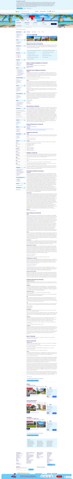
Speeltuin (18, 89)
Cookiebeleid (48, 458)
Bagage (38, 455)
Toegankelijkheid (49, 460)
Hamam (18, 130)
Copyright (48, 456)
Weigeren (25, 8)
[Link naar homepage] (17, 11)
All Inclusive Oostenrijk (40, 442)
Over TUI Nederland (49, 453)
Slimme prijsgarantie (49, 13)
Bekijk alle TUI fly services (40, 456)
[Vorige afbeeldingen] (27, 391)
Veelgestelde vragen (18, 463)
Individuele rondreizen (20, 169)
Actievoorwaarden (18, 457)
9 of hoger (19, 54)
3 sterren (19, 49)
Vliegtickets (23, 20)
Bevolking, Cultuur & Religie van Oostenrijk (49, 50)
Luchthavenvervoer (28, 460)
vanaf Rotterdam (20, 71)
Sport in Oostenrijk (45, 57)
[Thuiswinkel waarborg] (49, 473)
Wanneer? (36, 22)
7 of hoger (19, 56)
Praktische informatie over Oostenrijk (33, 57)
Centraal (18, 105)
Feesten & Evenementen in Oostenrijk (48, 52)
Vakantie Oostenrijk (29, 386)
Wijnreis (18, 175)
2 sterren (18, 50)
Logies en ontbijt (20, 62)
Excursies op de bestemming (30, 455)
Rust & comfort (19, 82)
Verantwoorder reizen (19, 455)
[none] (17, 24)
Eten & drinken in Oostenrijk (31, 52)
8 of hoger (19, 55)
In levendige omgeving (20, 102)
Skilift (16, 160)
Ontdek (54, 396)
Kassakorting (19, 42)
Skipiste (17, 157)
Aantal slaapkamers (19, 115)
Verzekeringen (28, 457)
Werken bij (49, 464)
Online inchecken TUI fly (40, 453)
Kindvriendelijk (19, 87)
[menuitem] (54, 11)
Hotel (18, 36)
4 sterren (19, 37)
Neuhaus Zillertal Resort (32, 400)
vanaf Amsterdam (20, 70)
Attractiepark (19, 90)
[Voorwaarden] (54, 473)
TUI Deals (18, 43)
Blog (16, 458)
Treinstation (17, 154)
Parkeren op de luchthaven (29, 459)
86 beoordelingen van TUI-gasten (34, 395)
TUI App (27, 453)
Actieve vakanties (19, 173)
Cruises (27, 20)
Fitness (18, 135)
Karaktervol (18, 81)
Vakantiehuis (19, 97)
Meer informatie (29, 8)
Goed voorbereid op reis (29, 456)
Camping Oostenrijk (30, 444)
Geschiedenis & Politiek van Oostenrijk (33, 55)
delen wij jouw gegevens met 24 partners (33, 3)
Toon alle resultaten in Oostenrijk (33, 380)
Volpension (19, 64)
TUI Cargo (38, 457)
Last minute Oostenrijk (50, 442)
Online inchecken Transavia (29, 454)
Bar (18, 123)
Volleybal (18, 137)
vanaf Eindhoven (20, 72)
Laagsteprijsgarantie (35, 13)
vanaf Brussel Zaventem (21, 73)
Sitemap (17, 459)
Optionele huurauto (20, 185)
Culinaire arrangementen (20, 171)
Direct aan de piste (20, 106)
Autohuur (27, 458)
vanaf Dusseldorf (20, 74)
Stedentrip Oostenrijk (40, 444)
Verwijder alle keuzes (18, 25)
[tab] (28, 32)
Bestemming (27, 22)
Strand (17, 142)
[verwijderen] (25, 24)
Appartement (19, 33)
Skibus (17, 163)
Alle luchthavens (19, 69)
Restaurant (19, 122)
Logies (18, 61)
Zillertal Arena (38, 386)
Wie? (44, 22)
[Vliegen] (47, 388)
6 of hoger (19, 57)
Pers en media (49, 454)
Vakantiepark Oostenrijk (40, 443)
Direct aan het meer (20, 104)
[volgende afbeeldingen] (45, 391)
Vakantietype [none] (19, 22)
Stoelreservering (39, 454)
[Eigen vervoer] (50, 388)
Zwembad (19, 88)
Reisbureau (17, 462)
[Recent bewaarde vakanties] (50, 11)
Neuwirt (28, 384)
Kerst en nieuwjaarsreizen (20, 172)
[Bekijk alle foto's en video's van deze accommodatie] (36, 391)
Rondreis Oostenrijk (49, 443)
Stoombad (19, 129)
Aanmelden (31, 469)
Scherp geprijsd (19, 41)
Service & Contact (38, 473)
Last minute (17, 456)
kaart (46, 386)
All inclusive (19, 65)
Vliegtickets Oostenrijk (49, 444)
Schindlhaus (29, 417)
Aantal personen (19, 112)
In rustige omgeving (20, 103)
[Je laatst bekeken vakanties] (48, 11)
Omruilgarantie (42, 13)
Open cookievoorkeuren (50, 459)
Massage (18, 131)
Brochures (17, 454)
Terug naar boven (30, 376)
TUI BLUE (18, 180)
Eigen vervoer (19, 75)
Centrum (17, 151)
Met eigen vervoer (20, 34)
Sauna (18, 128)
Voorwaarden (48, 455)
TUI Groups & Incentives (19, 453)
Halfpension (19, 35)
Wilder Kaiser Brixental (37, 419)
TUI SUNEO (19, 181)
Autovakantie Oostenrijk (30, 442)
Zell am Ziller (42, 386)
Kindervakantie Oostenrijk (30, 443)
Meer (17, 83)
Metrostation (17, 148)
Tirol (32, 386)
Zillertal (35, 386)
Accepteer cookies (19, 8)
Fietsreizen (18, 174)
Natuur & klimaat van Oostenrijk (47, 55)
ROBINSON (19, 179)
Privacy (48, 457)
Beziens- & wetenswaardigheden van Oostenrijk (34, 50)
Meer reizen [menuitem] (34, 20)
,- (48, 396)
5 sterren (18, 47)
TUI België (17, 460)
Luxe (18, 79)
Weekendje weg (19, 170)
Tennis (18, 136)
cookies (27, 2)
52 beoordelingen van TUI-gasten (34, 412)
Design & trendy (19, 80)
